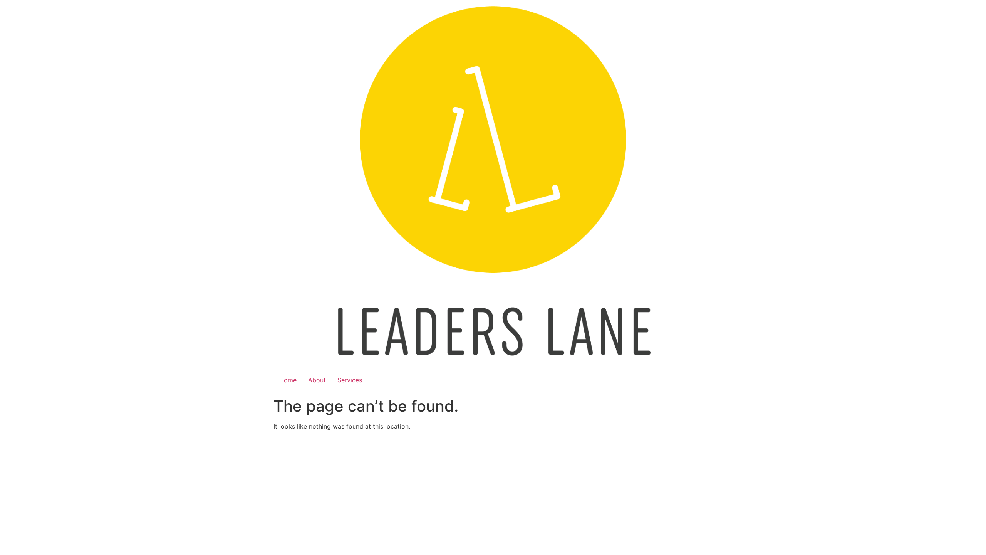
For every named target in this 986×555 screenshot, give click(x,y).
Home (288, 380)
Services (349, 380)
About (317, 380)
